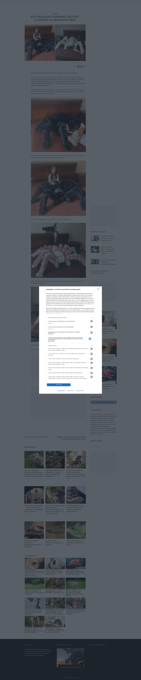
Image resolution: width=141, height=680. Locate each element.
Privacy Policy (79, 390)
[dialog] (70, 340)
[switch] (91, 321)
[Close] (98, 289)
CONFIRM (59, 384)
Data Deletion (61, 390)
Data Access (70, 390)
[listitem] (70, 317)
